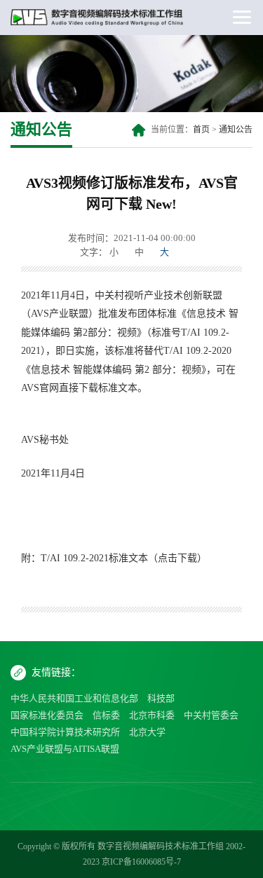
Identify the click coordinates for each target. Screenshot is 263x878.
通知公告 (235, 130)
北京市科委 (152, 715)
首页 (201, 130)
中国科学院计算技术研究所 (65, 732)
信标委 (106, 715)
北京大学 (147, 732)
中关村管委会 (211, 715)
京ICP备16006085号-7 (141, 862)
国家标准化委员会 (47, 715)
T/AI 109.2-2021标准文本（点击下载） (124, 558)
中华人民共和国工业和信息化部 (74, 698)
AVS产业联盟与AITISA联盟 (65, 748)
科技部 (161, 698)
